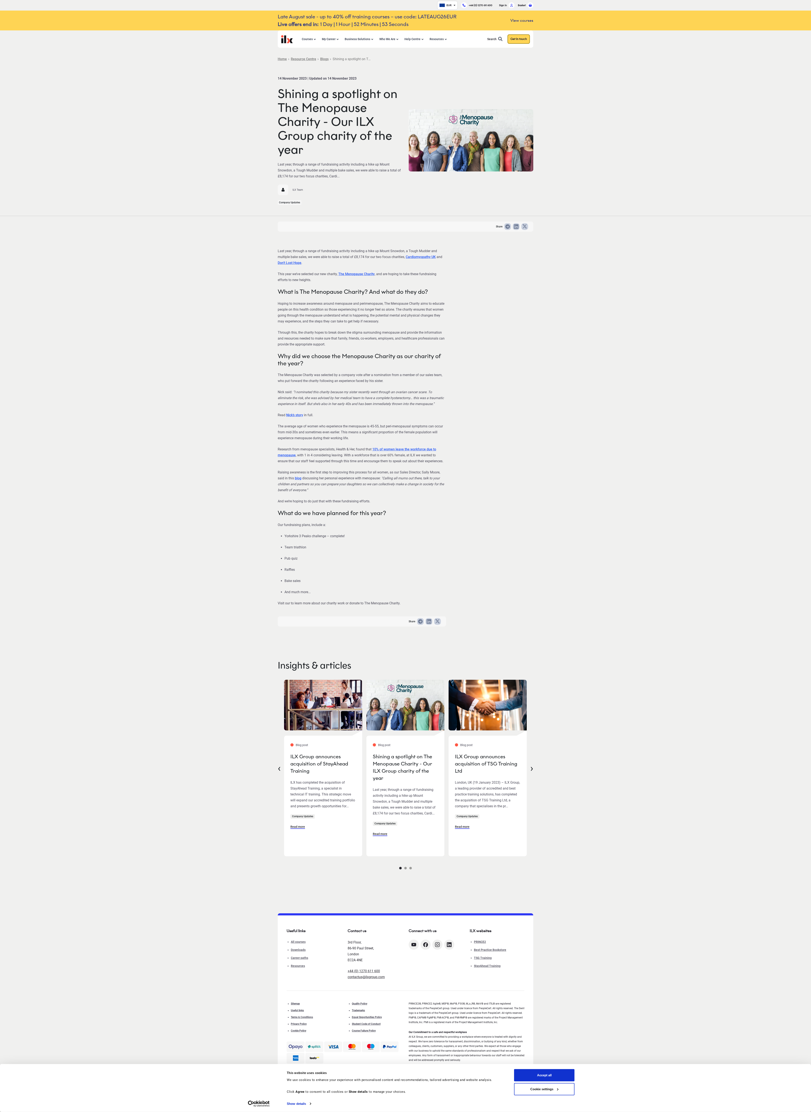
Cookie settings (541, 1089)
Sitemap (295, 1003)
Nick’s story (294, 415)
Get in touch (518, 39)
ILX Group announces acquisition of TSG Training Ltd (486, 763)
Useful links (297, 1010)
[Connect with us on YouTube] (414, 944)
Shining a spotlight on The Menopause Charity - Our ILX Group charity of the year (402, 767)
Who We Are (387, 39)
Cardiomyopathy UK (421, 257)
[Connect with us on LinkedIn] (449, 944)
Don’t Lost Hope (289, 263)
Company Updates (289, 202)
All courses (298, 941)
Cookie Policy (298, 1030)
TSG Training (483, 958)
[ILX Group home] (287, 39)
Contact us (357, 930)
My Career (329, 39)
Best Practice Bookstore (490, 950)
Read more (297, 826)
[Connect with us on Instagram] (437, 944)
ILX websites (480, 930)
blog (298, 478)
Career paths (299, 958)
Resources (437, 39)
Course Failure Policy (364, 1030)
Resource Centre (303, 59)
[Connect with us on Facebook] (425, 944)
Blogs (324, 59)
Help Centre (412, 39)
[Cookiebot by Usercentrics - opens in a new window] (258, 1104)
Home (282, 59)
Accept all (544, 1075)
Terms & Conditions (302, 1017)
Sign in (503, 5)
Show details (296, 1103)
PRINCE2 (480, 941)
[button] (400, 868)
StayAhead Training (487, 966)
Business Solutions (357, 39)
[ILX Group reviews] (314, 1058)
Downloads (298, 950)
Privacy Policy (299, 1023)
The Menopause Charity (356, 274)
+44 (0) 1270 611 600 (480, 5)
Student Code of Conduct (366, 1023)
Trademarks (358, 1010)
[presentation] (279, 768)
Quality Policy (359, 1003)
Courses (307, 39)
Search (492, 39)
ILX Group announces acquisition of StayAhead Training (319, 763)
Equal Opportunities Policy (367, 1017)
